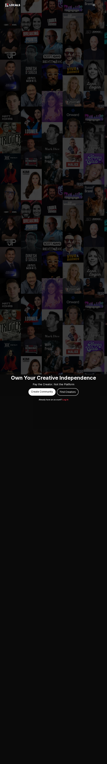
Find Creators (68, 391)
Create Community (42, 391)
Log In (65, 399)
